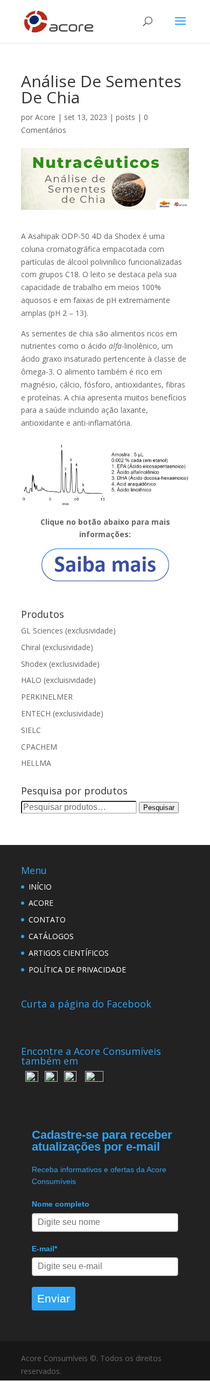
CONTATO (47, 919)
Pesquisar (158, 808)
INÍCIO (40, 887)
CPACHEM (39, 747)
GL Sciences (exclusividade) (68, 630)
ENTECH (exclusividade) (62, 713)
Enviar (53, 1298)
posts (125, 117)
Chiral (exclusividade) (57, 647)
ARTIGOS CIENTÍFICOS (69, 953)
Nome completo (60, 1204)
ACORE (41, 903)
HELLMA (36, 763)
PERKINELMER (47, 697)
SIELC (31, 730)
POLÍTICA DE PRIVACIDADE (77, 969)
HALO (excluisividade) (58, 680)
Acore (45, 117)
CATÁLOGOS (51, 936)
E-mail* (44, 1248)
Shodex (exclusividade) (60, 664)
